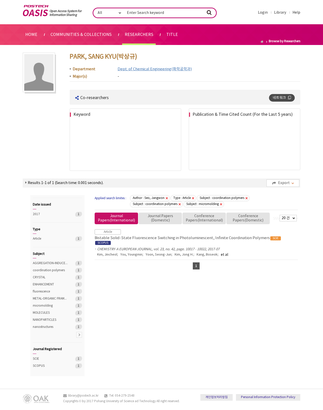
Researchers (139, 34)
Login (263, 13)
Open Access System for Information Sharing (52, 11)
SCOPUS (50, 366)
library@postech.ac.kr (83, 395)
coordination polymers (50, 270)
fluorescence (50, 291)
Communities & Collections (81, 34)
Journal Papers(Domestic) (160, 218)
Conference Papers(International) (204, 218)
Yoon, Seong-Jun (158, 255)
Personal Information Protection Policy (268, 397)
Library (280, 13)
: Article (182, 198)
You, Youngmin (131, 255)
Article (50, 238)
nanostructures (50, 327)
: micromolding (202, 204)
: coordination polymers (222, 198)
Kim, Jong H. (184, 255)
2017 (50, 214)
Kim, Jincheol (107, 255)
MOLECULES (50, 312)
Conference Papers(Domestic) (248, 218)
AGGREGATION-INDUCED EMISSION (50, 263)
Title (172, 34)
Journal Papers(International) (116, 218)
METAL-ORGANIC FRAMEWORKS (50, 298)
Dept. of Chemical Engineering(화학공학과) (155, 69)
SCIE (50, 358)
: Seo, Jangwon (149, 198)
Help (296, 13)
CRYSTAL (50, 277)
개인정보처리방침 (216, 397)
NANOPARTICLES (50, 320)
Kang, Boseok (207, 255)
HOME (31, 34)
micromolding (50, 305)
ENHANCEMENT (50, 284)
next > (79, 335)
